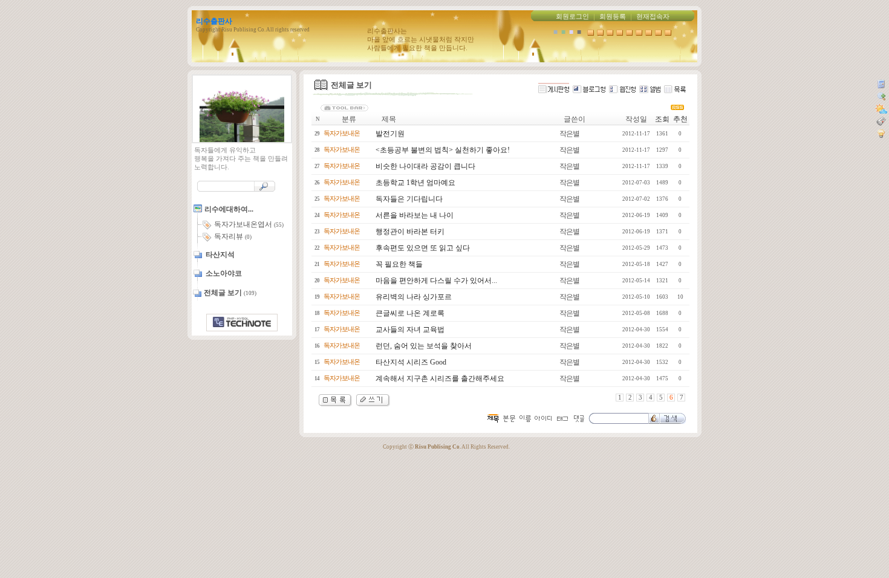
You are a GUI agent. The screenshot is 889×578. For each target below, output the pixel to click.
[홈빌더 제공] (242, 322)
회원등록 (612, 16)
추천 (680, 119)
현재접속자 (652, 16)
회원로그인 (572, 16)
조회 (662, 119)
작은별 (569, 133)
